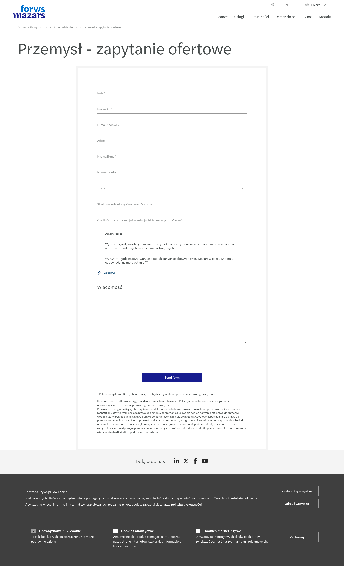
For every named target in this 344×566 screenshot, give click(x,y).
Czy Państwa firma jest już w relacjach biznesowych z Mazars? (140, 220)
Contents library (27, 27)
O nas (308, 16)
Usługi (239, 16)
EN (286, 4)
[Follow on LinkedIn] (176, 461)
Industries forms (67, 27)
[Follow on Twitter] (186, 461)
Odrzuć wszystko (297, 503)
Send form (172, 377)
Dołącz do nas (286, 16)
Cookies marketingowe (222, 531)
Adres (101, 140)
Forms (47, 27)
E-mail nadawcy (109, 124)
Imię (101, 93)
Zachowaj (297, 537)
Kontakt (325, 16)
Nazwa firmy (106, 156)
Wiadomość (109, 286)
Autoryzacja (114, 233)
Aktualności (259, 16)
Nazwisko (104, 109)
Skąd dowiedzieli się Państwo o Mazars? (124, 204)
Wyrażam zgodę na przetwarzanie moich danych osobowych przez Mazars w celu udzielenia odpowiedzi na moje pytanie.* (169, 260)
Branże (222, 16)
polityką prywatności (186, 504)
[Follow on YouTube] (204, 461)
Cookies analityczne (137, 531)
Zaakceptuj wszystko (297, 491)
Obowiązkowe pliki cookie (60, 531)
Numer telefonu (108, 172)
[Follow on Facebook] (195, 461)
